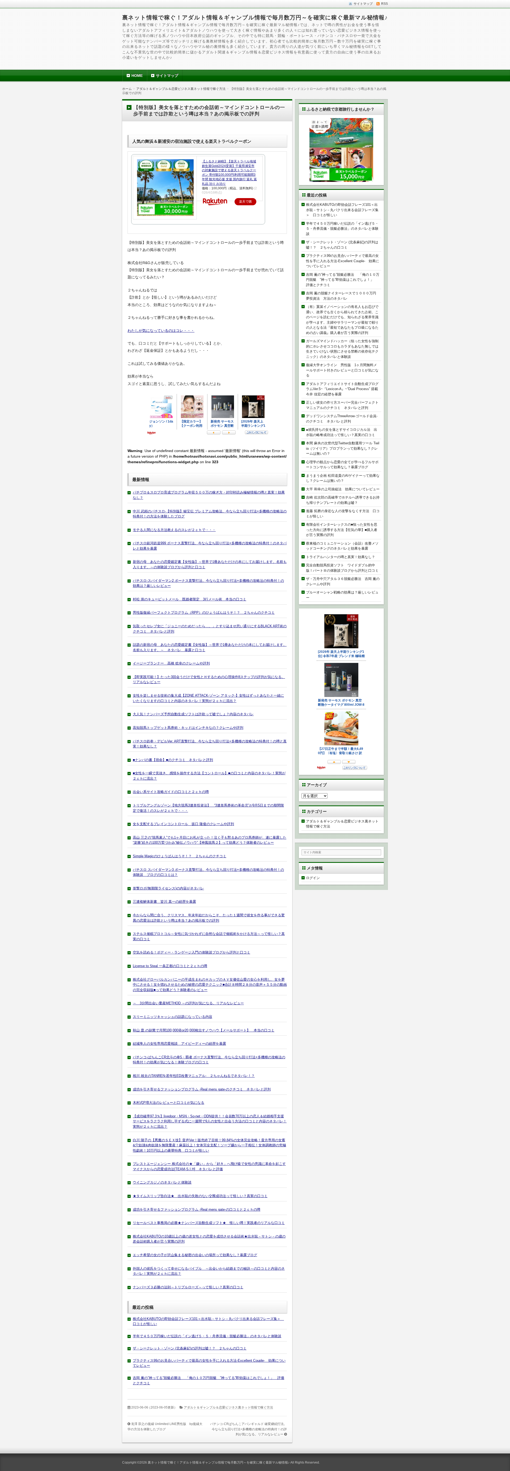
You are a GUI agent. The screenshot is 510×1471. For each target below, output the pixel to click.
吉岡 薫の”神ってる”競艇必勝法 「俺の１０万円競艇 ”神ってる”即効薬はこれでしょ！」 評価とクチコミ (342, 280)
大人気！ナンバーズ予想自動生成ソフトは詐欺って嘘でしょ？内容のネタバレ (193, 714)
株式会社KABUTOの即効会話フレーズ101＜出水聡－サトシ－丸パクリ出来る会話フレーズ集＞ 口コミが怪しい (342, 210)
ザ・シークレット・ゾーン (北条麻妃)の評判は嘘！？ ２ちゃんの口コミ (189, 1348)
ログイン (313, 878)
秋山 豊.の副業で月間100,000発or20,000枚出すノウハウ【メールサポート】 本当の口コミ (203, 1030)
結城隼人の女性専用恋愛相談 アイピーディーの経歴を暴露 (179, 1044)
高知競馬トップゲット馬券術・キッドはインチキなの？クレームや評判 (188, 728)
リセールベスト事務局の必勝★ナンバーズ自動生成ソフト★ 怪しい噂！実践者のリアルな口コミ (209, 1223)
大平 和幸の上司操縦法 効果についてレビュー (343, 489)
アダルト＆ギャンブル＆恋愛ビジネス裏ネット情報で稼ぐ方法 (228, 1407)
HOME (137, 75)
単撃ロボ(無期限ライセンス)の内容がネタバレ (168, 888)
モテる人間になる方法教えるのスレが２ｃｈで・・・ (174, 530)
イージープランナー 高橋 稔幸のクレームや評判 (171, 663)
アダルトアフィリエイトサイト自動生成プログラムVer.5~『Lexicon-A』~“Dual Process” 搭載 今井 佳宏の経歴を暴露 (343, 389)
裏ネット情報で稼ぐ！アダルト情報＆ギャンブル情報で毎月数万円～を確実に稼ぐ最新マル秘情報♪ (255, 17)
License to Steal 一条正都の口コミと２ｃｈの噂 (170, 966)
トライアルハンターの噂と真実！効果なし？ (340, 557)
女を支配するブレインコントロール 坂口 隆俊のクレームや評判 (183, 824)
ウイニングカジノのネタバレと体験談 (162, 1182)
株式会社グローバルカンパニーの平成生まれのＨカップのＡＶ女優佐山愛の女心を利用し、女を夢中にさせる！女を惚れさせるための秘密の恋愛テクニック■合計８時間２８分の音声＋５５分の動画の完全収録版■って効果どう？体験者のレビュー (210, 984)
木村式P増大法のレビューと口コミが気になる (168, 1103)
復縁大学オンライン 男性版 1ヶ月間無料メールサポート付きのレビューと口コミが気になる (342, 370)
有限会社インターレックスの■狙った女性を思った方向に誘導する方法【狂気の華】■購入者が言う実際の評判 (341, 530)
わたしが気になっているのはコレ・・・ (161, 330)
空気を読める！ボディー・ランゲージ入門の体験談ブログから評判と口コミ (191, 952)
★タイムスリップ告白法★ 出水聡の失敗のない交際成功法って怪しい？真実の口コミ (200, 1196)
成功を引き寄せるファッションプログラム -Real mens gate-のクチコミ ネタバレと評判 (202, 1089)
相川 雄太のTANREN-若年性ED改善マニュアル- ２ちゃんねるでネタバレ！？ (194, 1076)
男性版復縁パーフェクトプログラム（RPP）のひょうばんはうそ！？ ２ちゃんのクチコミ (204, 613)
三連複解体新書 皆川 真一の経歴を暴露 (164, 902)
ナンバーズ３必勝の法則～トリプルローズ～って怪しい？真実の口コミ (188, 1287)
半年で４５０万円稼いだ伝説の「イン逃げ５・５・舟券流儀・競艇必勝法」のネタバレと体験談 (207, 1336)
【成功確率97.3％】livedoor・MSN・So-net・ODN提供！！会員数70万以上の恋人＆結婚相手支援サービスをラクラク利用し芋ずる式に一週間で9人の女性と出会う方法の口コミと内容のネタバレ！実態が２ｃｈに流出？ (210, 1121)
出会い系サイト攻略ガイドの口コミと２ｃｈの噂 (171, 792)
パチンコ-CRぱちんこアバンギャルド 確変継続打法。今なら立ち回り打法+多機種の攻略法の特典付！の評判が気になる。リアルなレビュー (248, 1429)
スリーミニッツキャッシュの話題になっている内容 (172, 1017)
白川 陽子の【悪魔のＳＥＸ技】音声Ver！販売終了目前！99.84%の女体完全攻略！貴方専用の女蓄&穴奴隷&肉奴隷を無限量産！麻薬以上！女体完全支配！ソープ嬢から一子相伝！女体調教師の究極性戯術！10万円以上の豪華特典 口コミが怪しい (209, 1145)
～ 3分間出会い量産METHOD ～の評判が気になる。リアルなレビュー (188, 1003)
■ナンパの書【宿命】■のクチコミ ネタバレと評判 (173, 760)
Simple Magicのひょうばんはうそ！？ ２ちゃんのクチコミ (179, 856)
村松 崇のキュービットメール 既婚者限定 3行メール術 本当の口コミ (189, 599)
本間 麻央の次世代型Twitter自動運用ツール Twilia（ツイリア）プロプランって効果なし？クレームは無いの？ (342, 448)
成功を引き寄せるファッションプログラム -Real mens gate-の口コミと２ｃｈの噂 (196, 1209)
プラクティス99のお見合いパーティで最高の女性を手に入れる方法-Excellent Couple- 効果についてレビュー (342, 261)
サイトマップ (167, 75)
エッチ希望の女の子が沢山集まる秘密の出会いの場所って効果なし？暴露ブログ (195, 1255)
